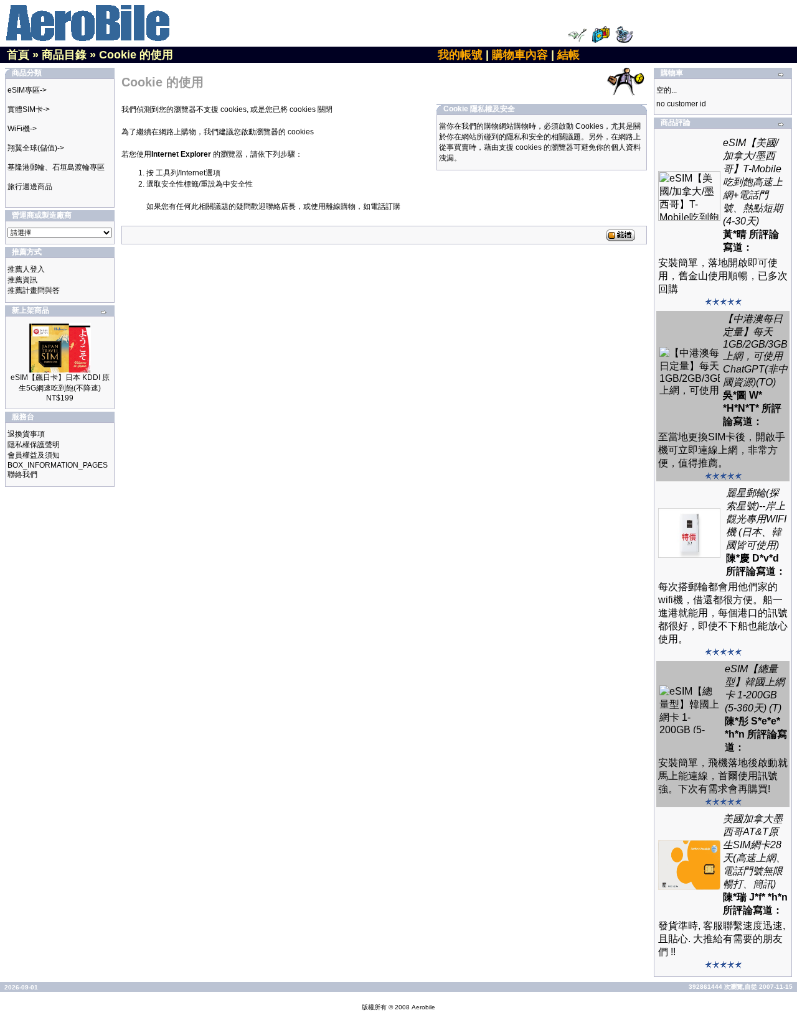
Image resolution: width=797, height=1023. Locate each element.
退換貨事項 (26, 434)
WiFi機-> (22, 128)
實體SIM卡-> (28, 109)
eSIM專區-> (27, 90)
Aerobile (423, 1007)
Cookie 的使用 (136, 55)
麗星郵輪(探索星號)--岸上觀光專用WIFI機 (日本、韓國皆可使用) (756, 519)
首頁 (18, 55)
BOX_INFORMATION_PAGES (57, 465)
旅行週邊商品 (29, 186)
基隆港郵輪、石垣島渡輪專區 (56, 167)
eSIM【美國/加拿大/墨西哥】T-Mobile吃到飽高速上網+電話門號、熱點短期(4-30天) (753, 181)
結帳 (568, 55)
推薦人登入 (26, 269)
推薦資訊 (22, 279)
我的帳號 (460, 55)
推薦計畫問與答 (33, 290)
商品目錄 (64, 55)
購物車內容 (520, 55)
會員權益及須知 (33, 455)
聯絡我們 (22, 474)
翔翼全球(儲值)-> (35, 148)
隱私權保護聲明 (33, 444)
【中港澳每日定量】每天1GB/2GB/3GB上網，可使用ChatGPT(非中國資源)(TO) (755, 350)
